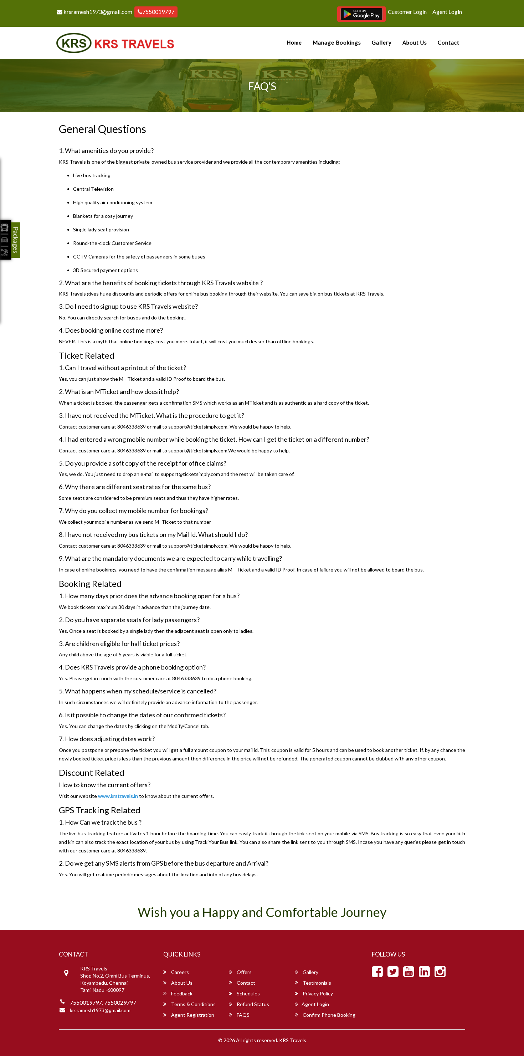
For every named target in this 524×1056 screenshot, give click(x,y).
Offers (244, 972)
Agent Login (447, 11)
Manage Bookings (337, 42)
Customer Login (407, 11)
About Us (414, 42)
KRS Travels (292, 1040)
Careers (179, 972)
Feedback (181, 993)
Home (294, 42)
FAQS (243, 1015)
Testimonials (316, 983)
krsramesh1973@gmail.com (97, 11)
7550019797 (158, 11)
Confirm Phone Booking (328, 1015)
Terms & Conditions (193, 1004)
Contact (448, 42)
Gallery (382, 42)
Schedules (248, 993)
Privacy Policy (317, 993)
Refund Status (252, 1004)
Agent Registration (192, 1015)
